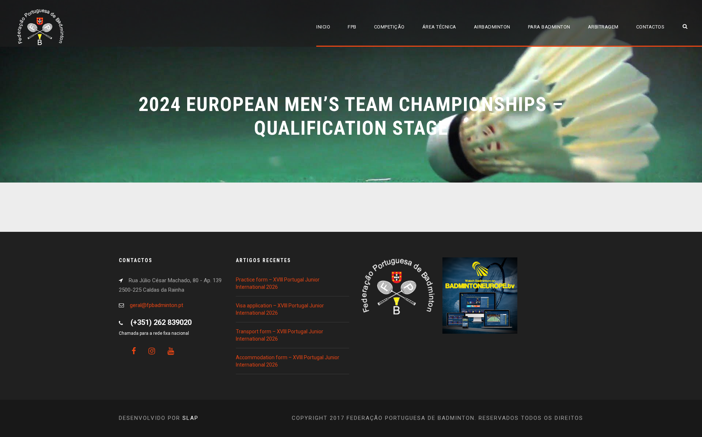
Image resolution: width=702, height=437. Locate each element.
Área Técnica (439, 27)
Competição (389, 27)
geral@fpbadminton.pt (156, 305)
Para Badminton (549, 27)
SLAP (190, 418)
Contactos (650, 27)
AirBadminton (492, 27)
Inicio (323, 27)
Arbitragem (603, 27)
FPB (352, 27)
